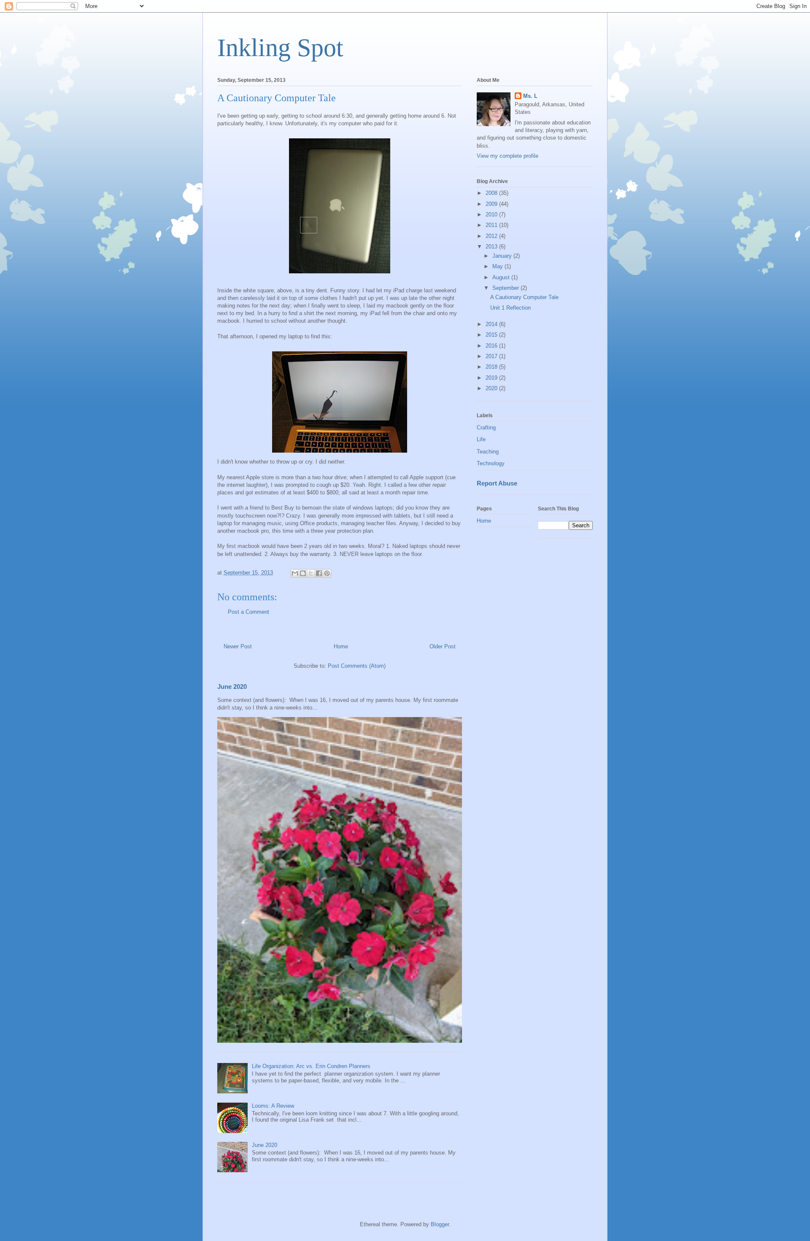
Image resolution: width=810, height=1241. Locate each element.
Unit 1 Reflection (510, 308)
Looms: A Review (273, 1106)
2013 (492, 246)
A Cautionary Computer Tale (524, 297)
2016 (492, 346)
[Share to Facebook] (319, 573)
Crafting (486, 427)
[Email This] (295, 573)
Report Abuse (497, 483)
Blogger (440, 1224)
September (506, 288)
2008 (492, 193)
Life (481, 439)
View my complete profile (507, 156)
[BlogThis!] (303, 573)
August (501, 277)
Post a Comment (248, 612)
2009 (492, 204)
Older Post (442, 646)
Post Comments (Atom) (357, 666)
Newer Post (238, 646)
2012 (492, 236)
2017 (492, 356)
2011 (492, 225)
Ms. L (530, 96)
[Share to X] (311, 573)
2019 (492, 378)
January (502, 256)
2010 (492, 214)
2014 (492, 324)
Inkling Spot (280, 48)
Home (341, 646)
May (498, 266)
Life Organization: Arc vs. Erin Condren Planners (311, 1066)
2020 (492, 388)
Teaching (488, 451)
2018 (492, 367)
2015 (492, 335)
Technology (491, 463)
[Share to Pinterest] (327, 573)
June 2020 (232, 686)
